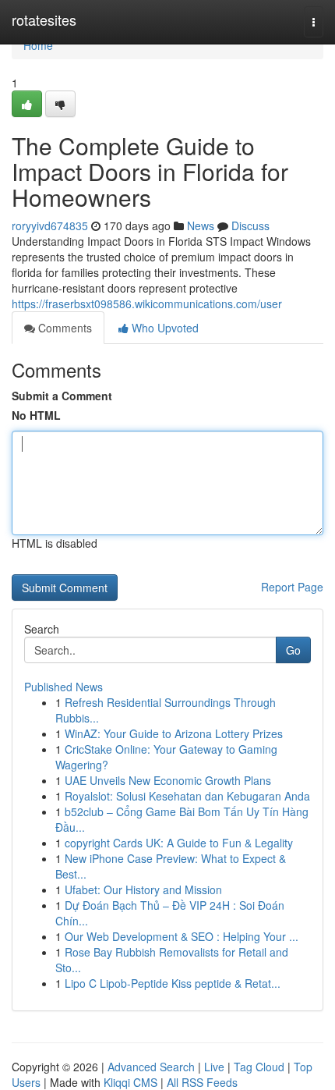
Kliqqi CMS (130, 1082)
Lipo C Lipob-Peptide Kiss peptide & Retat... (172, 983)
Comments (63, 328)
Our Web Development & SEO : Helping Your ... (181, 936)
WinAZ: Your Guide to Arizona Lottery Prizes (174, 733)
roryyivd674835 (50, 225)
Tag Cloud (259, 1066)
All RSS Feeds (202, 1082)
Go (293, 650)
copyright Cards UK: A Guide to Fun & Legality (179, 842)
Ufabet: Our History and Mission (143, 889)
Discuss (250, 225)
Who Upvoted (164, 328)
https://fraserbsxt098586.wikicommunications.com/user (147, 303)
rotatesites (44, 19)
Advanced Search (151, 1066)
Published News (63, 686)
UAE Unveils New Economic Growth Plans (168, 780)
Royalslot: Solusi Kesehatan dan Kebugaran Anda (187, 796)
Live (214, 1066)
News (200, 225)
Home (38, 45)
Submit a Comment (62, 395)
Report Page (292, 587)
